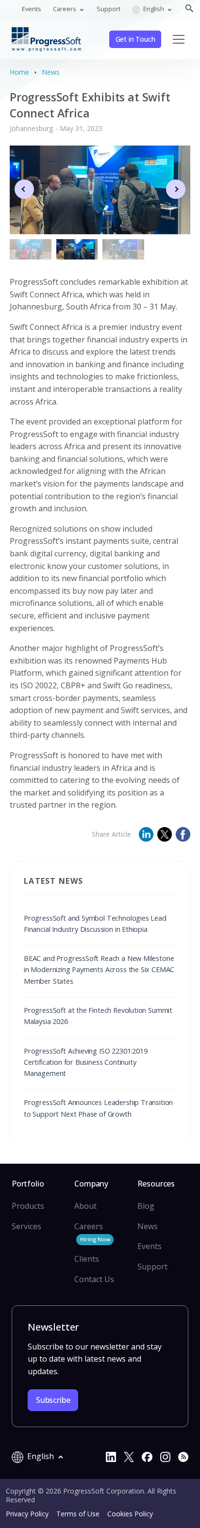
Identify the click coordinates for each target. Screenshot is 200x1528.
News (51, 72)
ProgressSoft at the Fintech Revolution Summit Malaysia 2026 (98, 1015)
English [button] (154, 8)
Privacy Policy (27, 1513)
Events (31, 8)
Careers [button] (65, 8)
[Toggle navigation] (178, 39)
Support (108, 8)
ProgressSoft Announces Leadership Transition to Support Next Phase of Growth (98, 1107)
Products (28, 1206)
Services (26, 1226)
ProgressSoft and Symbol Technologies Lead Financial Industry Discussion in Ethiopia (95, 923)
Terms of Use (78, 1513)
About (85, 1206)
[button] (175, 189)
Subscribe (53, 1400)
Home (19, 72)
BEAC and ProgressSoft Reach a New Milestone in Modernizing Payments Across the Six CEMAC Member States (99, 969)
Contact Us (94, 1279)
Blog (145, 1206)
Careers (92, 1232)
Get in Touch (135, 39)
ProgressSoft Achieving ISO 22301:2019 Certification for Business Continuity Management (86, 1062)
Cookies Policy (130, 1513)
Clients (86, 1258)
